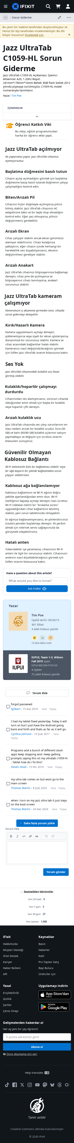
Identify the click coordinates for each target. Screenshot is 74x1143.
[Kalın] (11, 836)
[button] (48, 6)
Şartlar (7, 1005)
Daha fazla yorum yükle (39, 823)
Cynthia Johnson (21, 734)
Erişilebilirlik (11, 993)
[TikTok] (7, 1085)
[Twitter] (22, 1085)
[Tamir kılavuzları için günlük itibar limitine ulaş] (34, 638)
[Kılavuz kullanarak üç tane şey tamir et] (42, 638)
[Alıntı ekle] (37, 836)
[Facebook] (14, 1085)
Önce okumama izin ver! (21, 1054)
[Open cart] (58, 6)
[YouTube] (37, 1085)
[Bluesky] (52, 1085)
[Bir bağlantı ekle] (30, 836)
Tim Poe (16, 95)
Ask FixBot (34, 588)
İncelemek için (34, 35)
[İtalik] (17, 836)
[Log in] (68, 6)
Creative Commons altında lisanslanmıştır (37, 1129)
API (5, 974)
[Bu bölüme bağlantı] (3, 150)
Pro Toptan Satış (49, 962)
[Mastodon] (45, 1085)
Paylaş (53, 709)
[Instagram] (30, 1085)
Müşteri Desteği (13, 950)
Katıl (41, 956)
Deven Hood (18, 767)
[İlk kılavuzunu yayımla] (50, 638)
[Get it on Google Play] (54, 1006)
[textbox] (37, 852)
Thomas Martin (20, 788)
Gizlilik (7, 999)
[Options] (5, 17)
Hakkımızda (10, 944)
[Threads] (59, 1085)
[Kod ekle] (24, 836)
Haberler (44, 950)
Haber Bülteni (12, 968)
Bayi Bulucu (46, 968)
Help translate (34, 1072)
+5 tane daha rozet (41, 643)
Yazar (13, 606)
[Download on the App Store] (55, 994)
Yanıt (44, 709)
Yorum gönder (55, 872)
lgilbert (15, 709)
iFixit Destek (10, 956)
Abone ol (37, 1047)
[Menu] (5, 6)
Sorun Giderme (21, 17)
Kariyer (7, 962)
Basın (42, 944)
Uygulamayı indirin (53, 986)
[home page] (23, 6)
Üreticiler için (47, 974)
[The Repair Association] (67, 1085)
